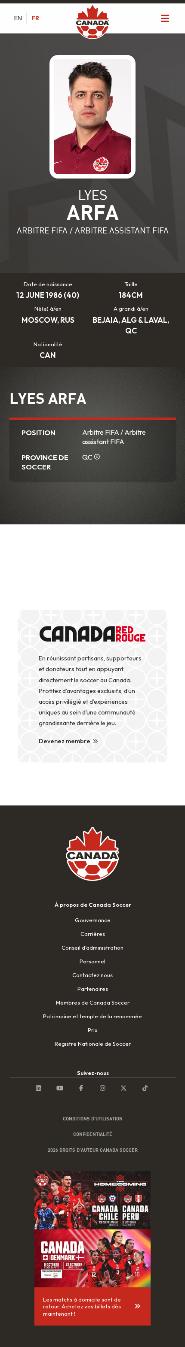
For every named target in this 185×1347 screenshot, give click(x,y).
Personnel (92, 961)
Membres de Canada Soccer (93, 1002)
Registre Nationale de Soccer (93, 1043)
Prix (92, 1029)
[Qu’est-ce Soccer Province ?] (97, 456)
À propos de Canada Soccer (93, 904)
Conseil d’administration (92, 947)
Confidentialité (92, 1134)
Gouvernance (93, 920)
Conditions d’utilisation (93, 1119)
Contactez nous (92, 975)
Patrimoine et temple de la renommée (92, 1016)
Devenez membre (64, 741)
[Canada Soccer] (92, 22)
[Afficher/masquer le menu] (165, 18)
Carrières (92, 933)
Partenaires (92, 988)
